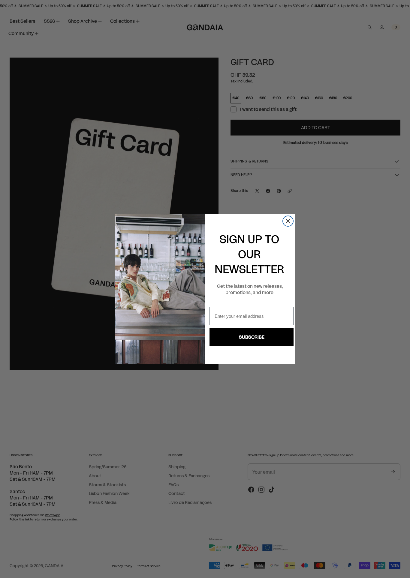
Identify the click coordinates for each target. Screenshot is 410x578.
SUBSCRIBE (251, 337)
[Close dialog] (288, 221)
